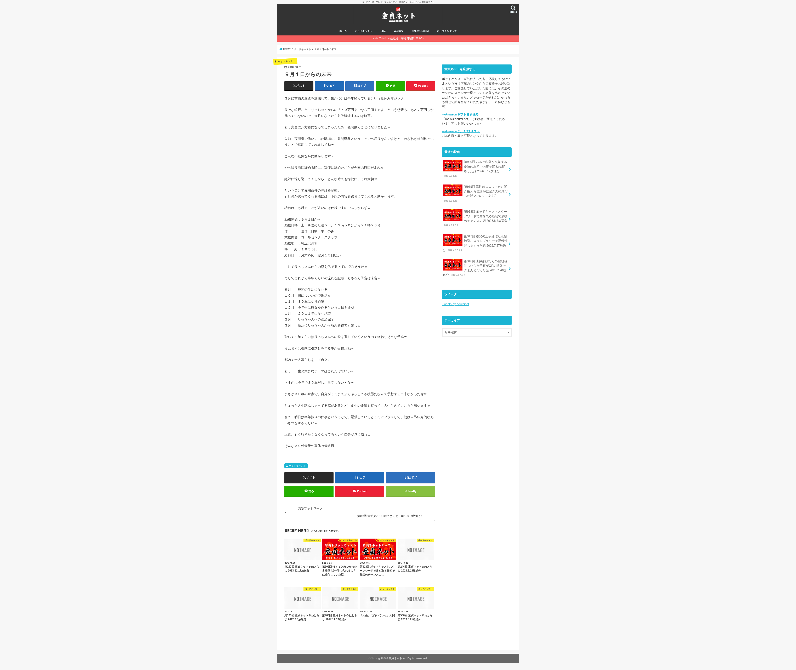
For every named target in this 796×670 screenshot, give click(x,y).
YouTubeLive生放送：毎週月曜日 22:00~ (399, 38)
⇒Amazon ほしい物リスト (461, 131)
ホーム (343, 31)
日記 (383, 31)
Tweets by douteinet (455, 304)
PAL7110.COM (420, 31)
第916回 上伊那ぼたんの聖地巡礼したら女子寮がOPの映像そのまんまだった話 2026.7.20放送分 (475, 268)
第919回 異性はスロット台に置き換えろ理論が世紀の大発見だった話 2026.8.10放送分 (475, 193)
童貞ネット (395, 658)
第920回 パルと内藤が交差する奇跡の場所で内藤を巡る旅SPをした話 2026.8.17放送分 (475, 168)
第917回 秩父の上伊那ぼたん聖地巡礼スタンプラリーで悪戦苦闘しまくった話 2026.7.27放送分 (475, 243)
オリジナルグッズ (447, 31)
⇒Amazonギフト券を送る (460, 114)
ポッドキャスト (363, 31)
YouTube (399, 31)
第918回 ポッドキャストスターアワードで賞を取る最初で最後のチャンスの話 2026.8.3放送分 (475, 218)
